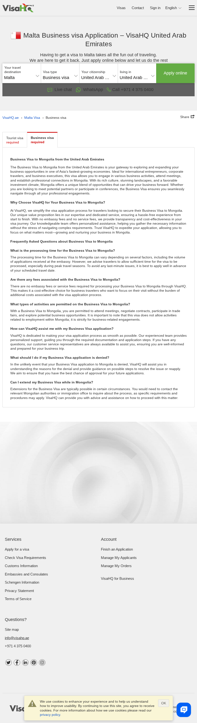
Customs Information (21, 566)
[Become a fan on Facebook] (17, 662)
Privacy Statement (19, 591)
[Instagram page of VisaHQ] (42, 662)
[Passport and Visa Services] (18, 8)
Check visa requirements (25, 558)
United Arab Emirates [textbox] (98, 77)
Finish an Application (117, 549)
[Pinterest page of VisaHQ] (34, 662)
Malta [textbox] (9, 77)
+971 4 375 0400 (18, 646)
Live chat (63, 89)
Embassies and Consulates (26, 574)
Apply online (175, 73)
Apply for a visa (17, 549)
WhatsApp (93, 89)
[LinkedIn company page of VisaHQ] (25, 662)
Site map (12, 629)
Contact (138, 8)
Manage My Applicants (119, 558)
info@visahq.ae (17, 638)
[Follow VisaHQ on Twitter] (8, 662)
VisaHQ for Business (117, 578)
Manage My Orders (116, 566)
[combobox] (21, 76)
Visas (121, 8)
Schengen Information (22, 582)
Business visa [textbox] (56, 77)
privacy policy (50, 715)
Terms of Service (18, 599)
